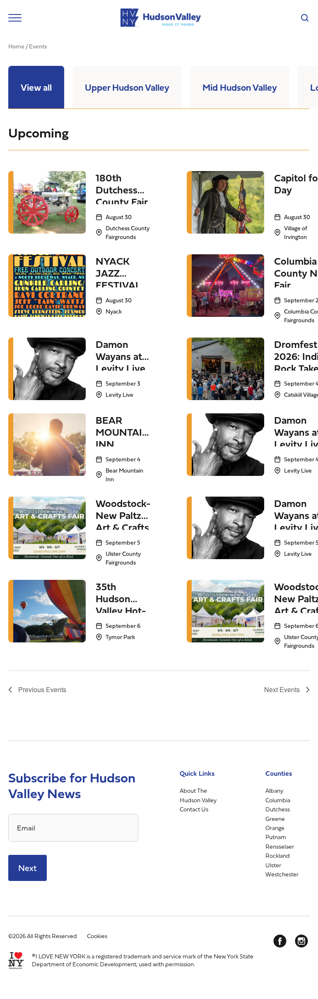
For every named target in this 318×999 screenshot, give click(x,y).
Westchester (282, 874)
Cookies (97, 935)
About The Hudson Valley (198, 795)
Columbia (277, 800)
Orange (274, 827)
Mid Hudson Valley (239, 87)
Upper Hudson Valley (127, 87)
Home (16, 46)
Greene (275, 818)
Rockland (277, 855)
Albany (274, 790)
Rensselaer (279, 846)
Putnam (275, 836)
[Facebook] (280, 941)
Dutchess (277, 809)
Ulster (273, 865)
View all (36, 87)
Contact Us (194, 809)
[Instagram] (301, 941)
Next (27, 868)
